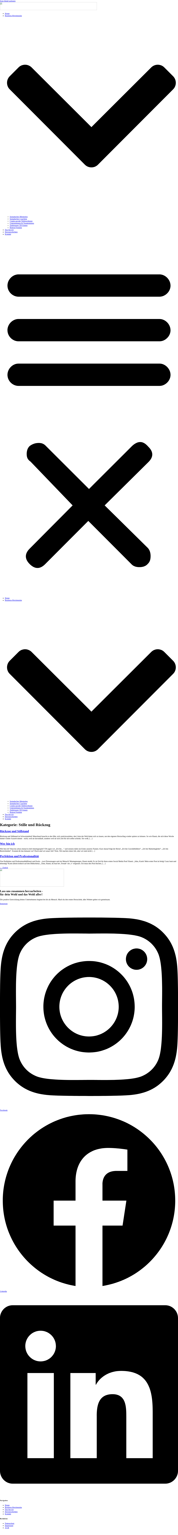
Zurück (4, 868)
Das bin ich (9, 230)
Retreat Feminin (16, 228)
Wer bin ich (7, 843)
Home (7, 14)
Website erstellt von (7, 1532)
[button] (89, 416)
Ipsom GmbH (20, 1532)
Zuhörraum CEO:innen (18, 225)
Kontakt (8, 234)
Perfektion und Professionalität (19, 856)
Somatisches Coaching (18, 219)
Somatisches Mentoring (19, 217)
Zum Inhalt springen (7, 1)
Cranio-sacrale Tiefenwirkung (21, 221)
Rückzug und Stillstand (14, 831)
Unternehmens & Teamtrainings (22, 223)
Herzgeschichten (11, 232)
